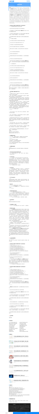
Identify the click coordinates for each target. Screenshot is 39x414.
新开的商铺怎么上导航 (12, 329)
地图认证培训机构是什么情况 (12, 393)
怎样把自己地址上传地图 (23, 323)
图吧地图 (10, 400)
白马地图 (27, 400)
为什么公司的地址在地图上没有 (13, 322)
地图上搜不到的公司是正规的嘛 (13, 323)
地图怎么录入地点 (22, 330)
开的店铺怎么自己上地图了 (12, 324)
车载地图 (18, 406)
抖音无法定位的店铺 (11, 326)
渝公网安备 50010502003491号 (13, 411)
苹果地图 (21, 400)
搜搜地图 (26, 406)
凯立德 (13, 401)
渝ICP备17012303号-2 (19, 410)
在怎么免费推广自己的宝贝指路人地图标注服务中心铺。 (16, 395)
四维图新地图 (15, 406)
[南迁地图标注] (11, 1)
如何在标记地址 (21, 327)
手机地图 (23, 406)
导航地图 (21, 406)
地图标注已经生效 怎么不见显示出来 (13, 390)
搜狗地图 (16, 401)
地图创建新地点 (11, 330)
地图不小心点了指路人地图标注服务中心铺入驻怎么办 (16, 387)
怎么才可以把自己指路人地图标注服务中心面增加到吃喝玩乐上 (17, 388)
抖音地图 (16, 400)
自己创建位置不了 (22, 328)
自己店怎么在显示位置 (12, 325)
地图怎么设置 (10, 386)
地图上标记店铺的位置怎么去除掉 (24, 331)
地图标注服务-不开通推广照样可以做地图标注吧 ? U (15, 392)
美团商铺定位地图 (11, 331)
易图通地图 (10, 401)
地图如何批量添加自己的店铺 (23, 325)
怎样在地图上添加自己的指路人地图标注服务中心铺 (15, 391)
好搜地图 (28, 406)
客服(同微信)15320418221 (28, 1)
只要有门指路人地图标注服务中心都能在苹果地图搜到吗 (16, 389)
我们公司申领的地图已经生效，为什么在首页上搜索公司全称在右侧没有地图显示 (19, 394)
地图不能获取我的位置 (22, 326)
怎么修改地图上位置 (11, 327)
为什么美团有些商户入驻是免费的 (13, 328)
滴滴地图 (19, 400)
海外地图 (13, 400)
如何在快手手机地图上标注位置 (23, 322)
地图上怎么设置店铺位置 (23, 329)
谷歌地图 (24, 400)
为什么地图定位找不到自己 (23, 324)
